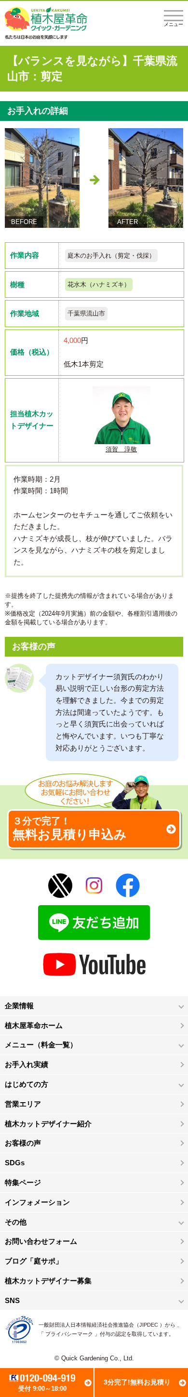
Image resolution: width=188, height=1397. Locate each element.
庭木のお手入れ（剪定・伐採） (111, 255)
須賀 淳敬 (121, 449)
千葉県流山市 (86, 313)
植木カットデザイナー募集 (48, 1281)
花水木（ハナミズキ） (98, 284)
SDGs (15, 1163)
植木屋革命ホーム (34, 1025)
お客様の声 (23, 1143)
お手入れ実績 (26, 1064)
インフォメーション (37, 1202)
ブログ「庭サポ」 (34, 1261)
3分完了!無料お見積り (137, 1382)
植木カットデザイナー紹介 (48, 1124)
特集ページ (23, 1182)
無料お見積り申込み (70, 829)
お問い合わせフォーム (41, 1241)
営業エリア (23, 1104)
